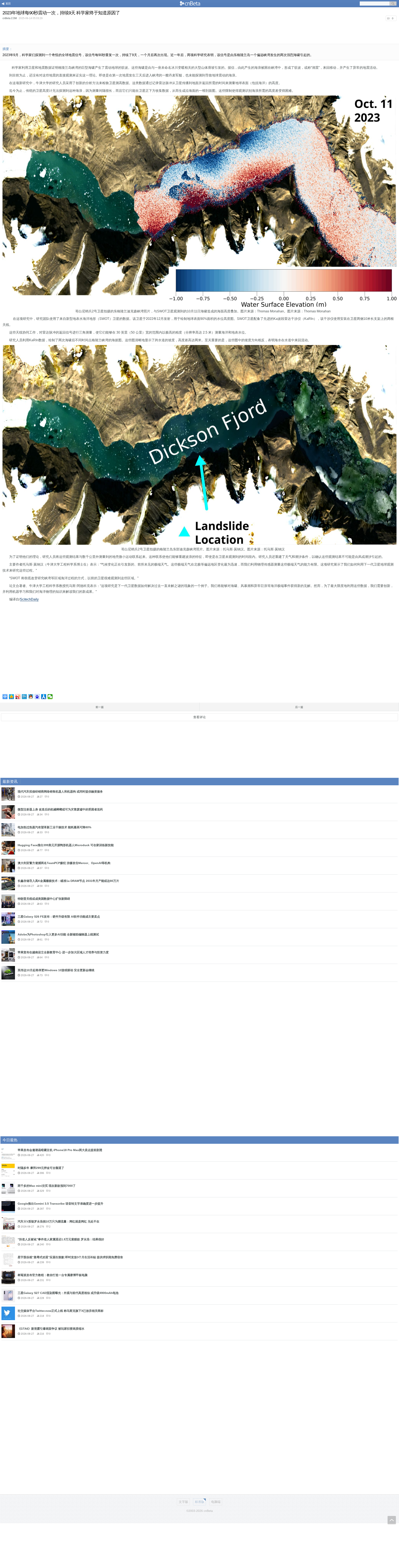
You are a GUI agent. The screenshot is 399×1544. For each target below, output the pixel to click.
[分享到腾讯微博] (24, 696)
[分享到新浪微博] (18, 696)
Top (392, 1520)
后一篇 (299, 707)
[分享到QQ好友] (30, 696)
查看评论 (199, 717)
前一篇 (100, 707)
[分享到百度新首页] (37, 696)
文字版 (183, 1501)
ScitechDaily (29, 599)
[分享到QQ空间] (11, 696)
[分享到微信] (50, 696)
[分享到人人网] (43, 696)
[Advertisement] (199, 32)
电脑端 (215, 1501)
